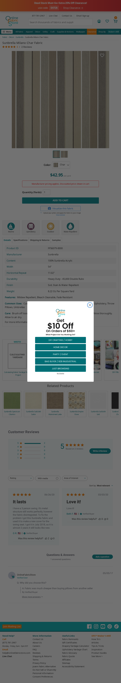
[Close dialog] (90, 305)
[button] (60, 340)
